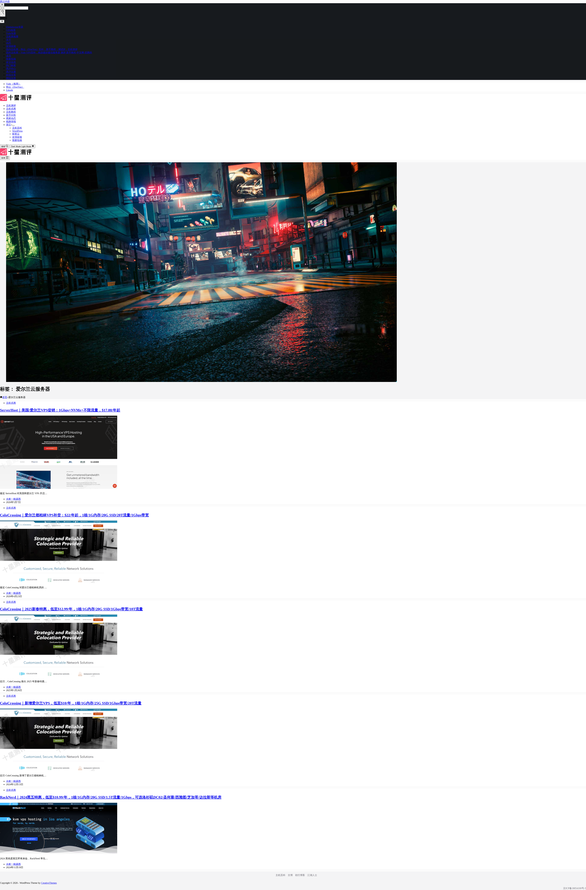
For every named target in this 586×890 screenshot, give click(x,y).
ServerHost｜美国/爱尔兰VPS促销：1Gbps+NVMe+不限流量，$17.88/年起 (60, 410)
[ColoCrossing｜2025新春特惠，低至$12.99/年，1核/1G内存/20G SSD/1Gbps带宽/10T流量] (58, 676)
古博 (290, 875)
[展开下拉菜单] (13, 125)
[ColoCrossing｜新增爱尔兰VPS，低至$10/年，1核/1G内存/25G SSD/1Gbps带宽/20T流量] (58, 770)
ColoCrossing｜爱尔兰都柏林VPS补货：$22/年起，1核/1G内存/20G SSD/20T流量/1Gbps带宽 (74, 515)
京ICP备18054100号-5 (574, 888)
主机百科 (17, 128)
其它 (8, 124)
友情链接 (17, 137)
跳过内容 (5, 1)
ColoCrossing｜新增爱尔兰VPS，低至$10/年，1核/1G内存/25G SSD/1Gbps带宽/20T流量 (70, 703)
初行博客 (300, 875)
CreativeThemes (49, 883)
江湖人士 (312, 875)
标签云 (16, 134)
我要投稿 (17, 140)
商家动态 (11, 118)
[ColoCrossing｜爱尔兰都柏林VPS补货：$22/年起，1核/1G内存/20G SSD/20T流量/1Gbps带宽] (58, 582)
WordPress (17, 131)
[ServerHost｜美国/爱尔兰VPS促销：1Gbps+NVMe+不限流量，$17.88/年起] (58, 488)
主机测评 (11, 105)
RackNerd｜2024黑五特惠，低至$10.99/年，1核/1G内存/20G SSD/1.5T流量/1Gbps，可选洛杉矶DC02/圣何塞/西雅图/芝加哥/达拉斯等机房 (110, 797)
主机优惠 (11, 108)
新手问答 (11, 115)
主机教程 (11, 112)
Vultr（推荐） (13, 84)
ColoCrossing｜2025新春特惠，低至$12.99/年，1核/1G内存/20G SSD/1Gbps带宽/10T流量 (71, 609)
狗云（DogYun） (15, 87)
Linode (9, 90)
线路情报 (11, 121)
